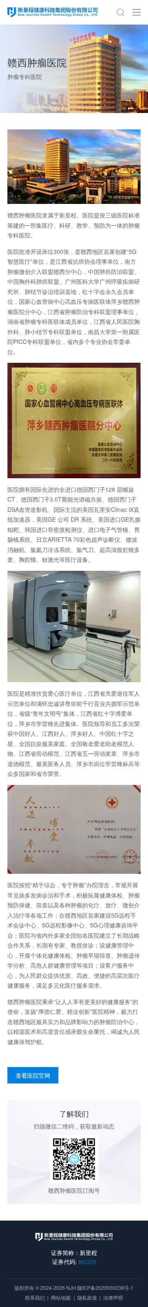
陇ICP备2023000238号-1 (105, 1287)
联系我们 (35, 1297)
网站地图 (61, 1297)
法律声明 (113, 1297)
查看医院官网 (33, 1075)
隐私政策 (87, 1297)
